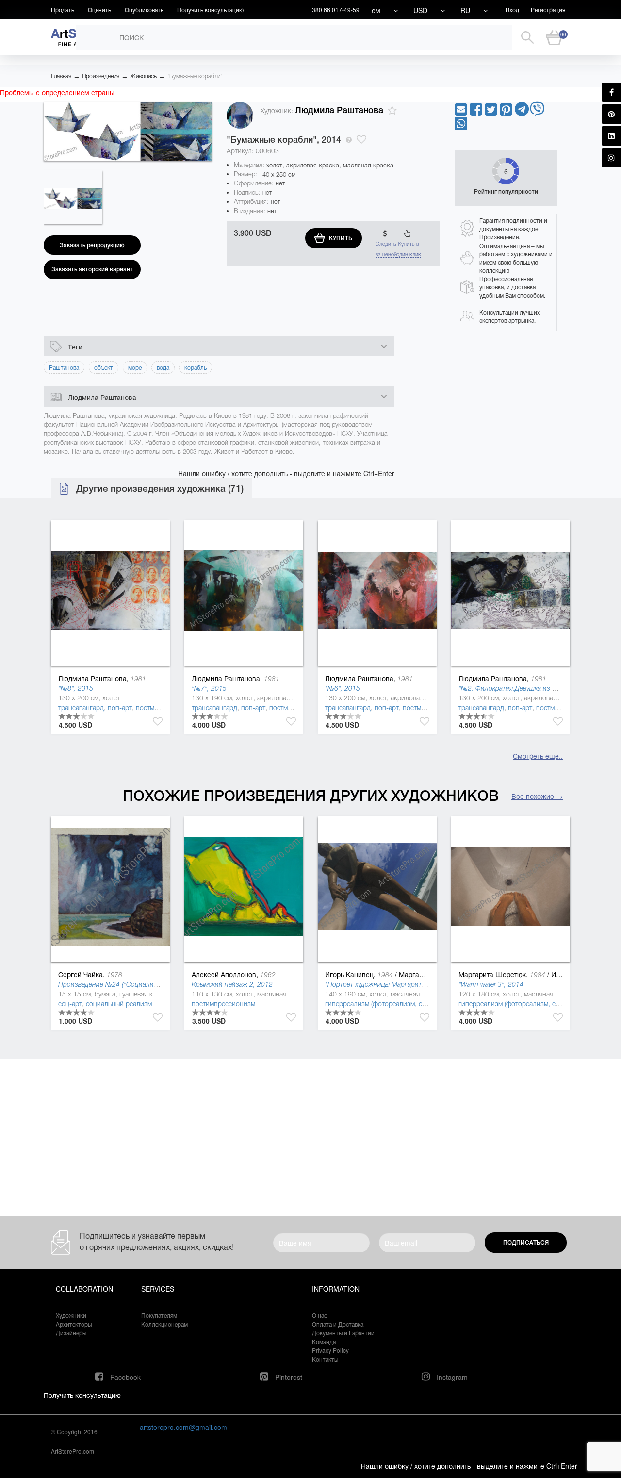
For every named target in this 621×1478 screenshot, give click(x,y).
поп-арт (120, 708)
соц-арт (70, 1004)
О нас (319, 1315)
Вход (512, 9)
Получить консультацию (210, 9)
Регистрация (548, 9)
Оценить (99, 9)
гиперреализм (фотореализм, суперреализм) (394, 1004)
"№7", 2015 (209, 688)
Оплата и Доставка (337, 1324)
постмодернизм (160, 708)
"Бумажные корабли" (194, 76)
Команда (324, 1341)
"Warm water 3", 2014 (490, 984)
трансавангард (81, 708)
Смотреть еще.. (538, 756)
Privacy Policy (330, 1350)
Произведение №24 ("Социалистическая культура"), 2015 (147, 984)
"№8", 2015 (75, 688)
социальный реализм (119, 1004)
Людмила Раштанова (339, 110)
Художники (71, 1315)
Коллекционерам (164, 1324)
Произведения (100, 76)
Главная (61, 76)
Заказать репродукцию (92, 245)
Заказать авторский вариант (92, 269)
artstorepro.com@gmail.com (183, 1427)
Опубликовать (144, 9)
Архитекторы (74, 1324)
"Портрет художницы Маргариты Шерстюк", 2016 (402, 984)
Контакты (325, 1359)
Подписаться (526, 1242)
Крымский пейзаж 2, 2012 (232, 984)
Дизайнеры (71, 1333)
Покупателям (159, 1315)
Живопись (143, 76)
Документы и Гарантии (343, 1333)
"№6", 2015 (342, 688)
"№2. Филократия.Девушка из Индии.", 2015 (527, 688)
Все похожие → (537, 796)
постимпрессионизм (223, 1004)
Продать (62, 9)
